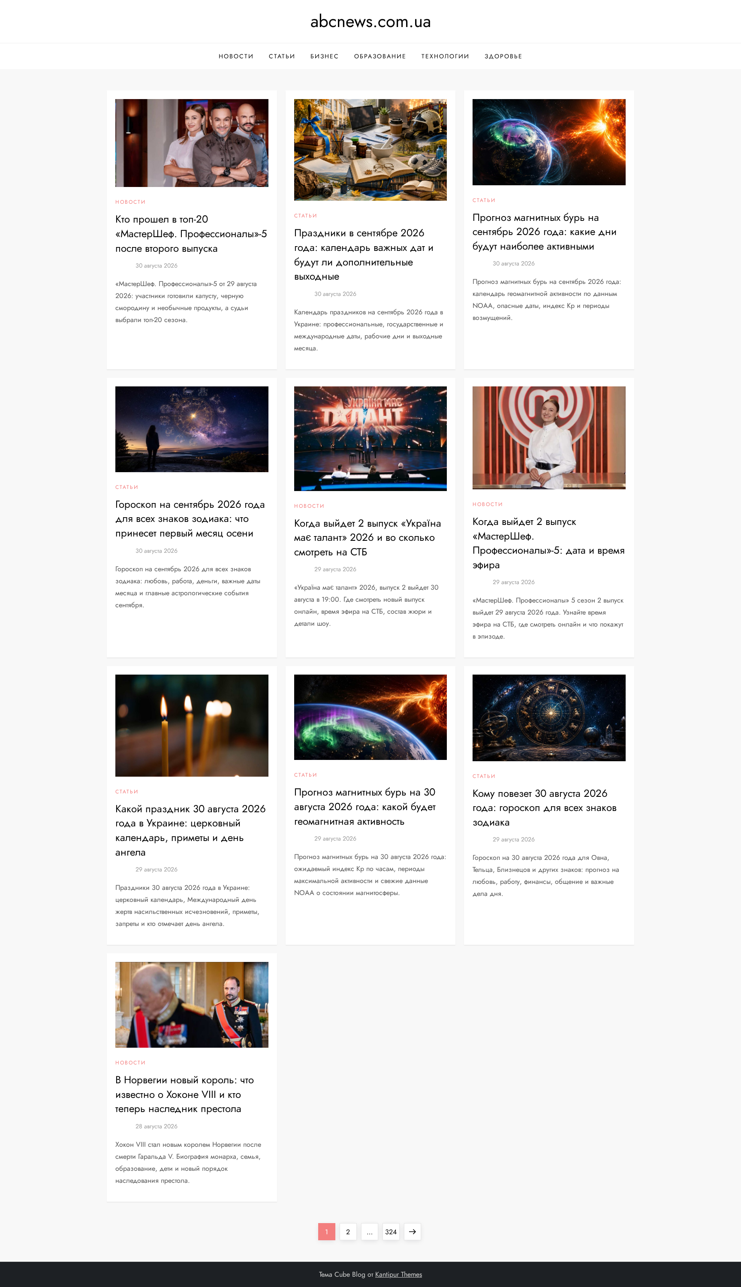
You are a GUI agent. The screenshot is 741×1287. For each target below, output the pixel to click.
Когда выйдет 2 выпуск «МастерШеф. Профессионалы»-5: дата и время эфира (549, 543)
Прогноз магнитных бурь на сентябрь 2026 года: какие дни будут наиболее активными (545, 231)
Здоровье (504, 56)
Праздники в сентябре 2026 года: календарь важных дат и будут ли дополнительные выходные (364, 254)
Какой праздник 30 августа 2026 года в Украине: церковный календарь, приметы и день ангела (190, 830)
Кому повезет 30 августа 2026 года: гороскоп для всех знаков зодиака (545, 807)
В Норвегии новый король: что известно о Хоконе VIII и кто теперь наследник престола (184, 1094)
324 (392, 1232)
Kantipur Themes (398, 1274)
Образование (380, 56)
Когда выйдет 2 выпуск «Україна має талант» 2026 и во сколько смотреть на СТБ (367, 537)
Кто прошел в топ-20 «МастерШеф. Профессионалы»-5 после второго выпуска (191, 233)
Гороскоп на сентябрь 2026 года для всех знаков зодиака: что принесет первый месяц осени (190, 518)
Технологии (446, 56)
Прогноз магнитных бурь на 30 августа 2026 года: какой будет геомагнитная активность (365, 806)
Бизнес (324, 56)
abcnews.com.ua (370, 21)
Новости (236, 56)
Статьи (282, 56)
